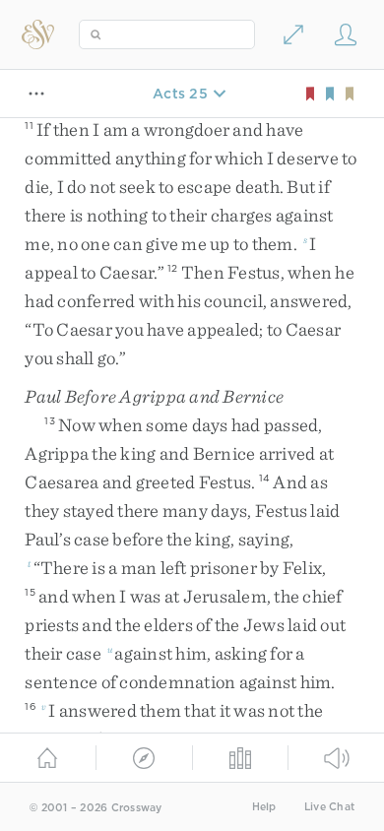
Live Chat (329, 806)
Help (264, 806)
